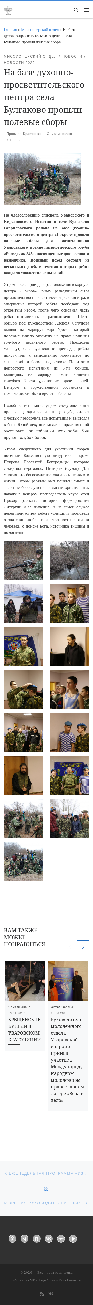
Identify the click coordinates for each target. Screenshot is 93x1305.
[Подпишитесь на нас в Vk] (50, 1294)
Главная (10, 29)
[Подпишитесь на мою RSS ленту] (42, 1294)
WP (32, 1280)
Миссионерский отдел (40, 29)
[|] (8, 9)
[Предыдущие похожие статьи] (69, 946)
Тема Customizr (70, 1280)
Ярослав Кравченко (23, 134)
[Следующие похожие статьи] (83, 946)
